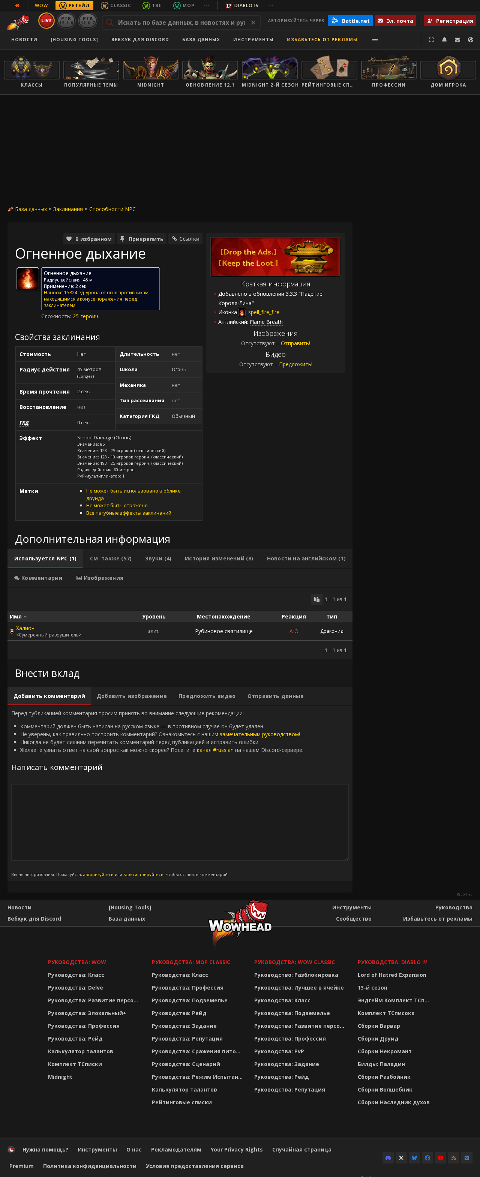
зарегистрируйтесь (143, 874)
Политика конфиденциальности (89, 1166)
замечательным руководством (259, 734)
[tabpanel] (180, 623)
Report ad (464, 894)
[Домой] (11, 1151)
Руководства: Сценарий (186, 1064)
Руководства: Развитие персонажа (95, 1000)
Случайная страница (302, 1149)
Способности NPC (112, 209)
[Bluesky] (414, 1158)
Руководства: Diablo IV (392, 962)
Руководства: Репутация (187, 1038)
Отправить (295, 343)
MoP (189, 5)
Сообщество (354, 918)
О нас (134, 1149)
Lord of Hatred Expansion (392, 974)
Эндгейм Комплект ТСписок (396, 1000)
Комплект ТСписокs (386, 1013)
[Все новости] (17, 5)
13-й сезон (372, 987)
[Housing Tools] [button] (74, 39)
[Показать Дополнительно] (375, 39)
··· (207, 5)
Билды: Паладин (381, 1064)
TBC (157, 5)
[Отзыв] (457, 39)
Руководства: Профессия (84, 1025)
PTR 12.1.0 (66, 20)
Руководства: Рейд (75, 1038)
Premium (21, 1166)
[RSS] (453, 1158)
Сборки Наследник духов (394, 1102)
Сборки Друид (378, 1038)
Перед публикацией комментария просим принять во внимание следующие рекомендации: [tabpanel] (157, 793)
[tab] (45, 558)
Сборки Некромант (385, 1051)
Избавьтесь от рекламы (322, 39)
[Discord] (388, 1158)
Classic (120, 5)
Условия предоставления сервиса (195, 1166)
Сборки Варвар (379, 1025)
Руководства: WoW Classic (294, 962)
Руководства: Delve (75, 987)
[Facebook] (427, 1158)
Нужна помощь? (45, 1149)
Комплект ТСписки (75, 1064)
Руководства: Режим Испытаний (198, 1076)
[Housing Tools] (130, 907)
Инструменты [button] (253, 39)
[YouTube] (440, 1158)
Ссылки (189, 238)
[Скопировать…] (316, 599)
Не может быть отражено (117, 505)
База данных (201, 39)
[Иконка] (27, 279)
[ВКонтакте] (466, 1158)
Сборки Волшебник (385, 1089)
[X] (401, 1158)
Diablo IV (246, 5)
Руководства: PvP (279, 1051)
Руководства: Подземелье (190, 1000)
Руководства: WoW (77, 962)
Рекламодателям (176, 1149)
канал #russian (215, 749)
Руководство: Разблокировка (296, 974)
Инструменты (352, 907)
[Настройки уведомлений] (444, 39)
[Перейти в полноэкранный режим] (431, 39)
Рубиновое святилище (224, 631)
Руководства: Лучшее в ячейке (299, 987)
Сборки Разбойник (384, 1076)
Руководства (453, 907)
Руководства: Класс (76, 974)
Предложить (295, 364)
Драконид (331, 631)
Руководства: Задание (184, 1025)
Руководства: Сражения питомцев (198, 1051)
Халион (25, 628)
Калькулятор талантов (80, 1051)
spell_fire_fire (263, 312)
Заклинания (68, 209)
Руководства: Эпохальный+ (87, 1013)
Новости (24, 39)
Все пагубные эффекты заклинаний (128, 512)
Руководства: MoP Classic (191, 962)
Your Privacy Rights (237, 1149)
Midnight (60, 1076)
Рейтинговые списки (182, 1102)
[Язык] (470, 39)
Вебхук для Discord (140, 39)
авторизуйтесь (98, 874)
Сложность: (57, 316)
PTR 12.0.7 (87, 20)
